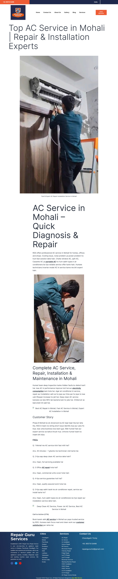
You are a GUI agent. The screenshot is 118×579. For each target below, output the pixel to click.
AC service (51, 519)
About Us (57, 12)
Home (38, 12)
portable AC (51, 262)
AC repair (46, 467)
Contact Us (47, 12)
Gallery (66, 12)
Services (82, 12)
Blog (74, 12)
